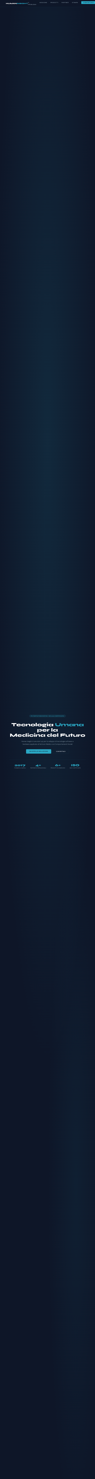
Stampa (75, 2)
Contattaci (60, 751)
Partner (65, 2)
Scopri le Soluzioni (38, 751)
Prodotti (54, 2)
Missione (43, 2)
